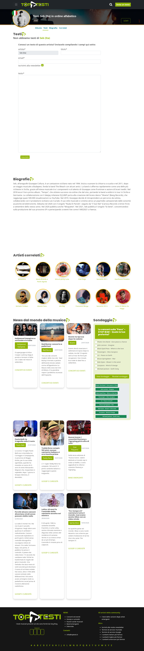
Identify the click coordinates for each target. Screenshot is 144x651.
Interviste (70, 626)
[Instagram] (39, 632)
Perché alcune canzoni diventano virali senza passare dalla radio (25, 514)
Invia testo (25, 157)
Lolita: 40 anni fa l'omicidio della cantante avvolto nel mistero (51, 512)
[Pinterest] (35, 632)
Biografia (53, 28)
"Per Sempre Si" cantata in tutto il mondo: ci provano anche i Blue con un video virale (77, 515)
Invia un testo (123, 4)
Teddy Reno (47, 458)
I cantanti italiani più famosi (112, 634)
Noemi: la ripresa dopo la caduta (76, 338)
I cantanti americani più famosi (113, 639)
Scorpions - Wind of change (107, 365)
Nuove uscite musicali (75, 622)
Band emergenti (73, 624)
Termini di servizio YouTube (112, 630)
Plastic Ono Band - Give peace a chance (112, 342)
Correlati (63, 28)
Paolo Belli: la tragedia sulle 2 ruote (25, 440)
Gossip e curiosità (73, 619)
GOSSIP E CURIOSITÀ (23, 485)
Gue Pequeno (74, 448)
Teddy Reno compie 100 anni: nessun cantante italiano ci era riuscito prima (51, 451)
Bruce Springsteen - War (106, 359)
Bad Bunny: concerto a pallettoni (52, 345)
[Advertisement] (117, 63)
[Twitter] (42, 632)
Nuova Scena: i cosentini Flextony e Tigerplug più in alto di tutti (78, 440)
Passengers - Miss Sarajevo (107, 352)
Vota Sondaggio (103, 376)
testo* (21, 73)
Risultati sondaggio (120, 376)
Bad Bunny (47, 350)
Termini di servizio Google (111, 632)
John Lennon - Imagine (105, 345)
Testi (45, 28)
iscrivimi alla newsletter (29, 65)
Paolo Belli (20, 445)
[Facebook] (31, 632)
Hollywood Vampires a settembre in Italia (25, 339)
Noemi (72, 343)
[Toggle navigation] (16, 4)
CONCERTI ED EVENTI (23, 370)
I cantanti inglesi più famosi (112, 637)
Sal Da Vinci (74, 523)
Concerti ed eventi (73, 617)
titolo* (64, 49)
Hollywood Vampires (21, 345)
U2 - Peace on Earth (104, 355)
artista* (22, 49)
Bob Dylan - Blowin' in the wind (108, 362)
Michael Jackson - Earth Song (108, 369)
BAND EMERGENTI (75, 478)
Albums (38, 28)
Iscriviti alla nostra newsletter (113, 627)
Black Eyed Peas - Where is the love (110, 348)
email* (21, 58)
